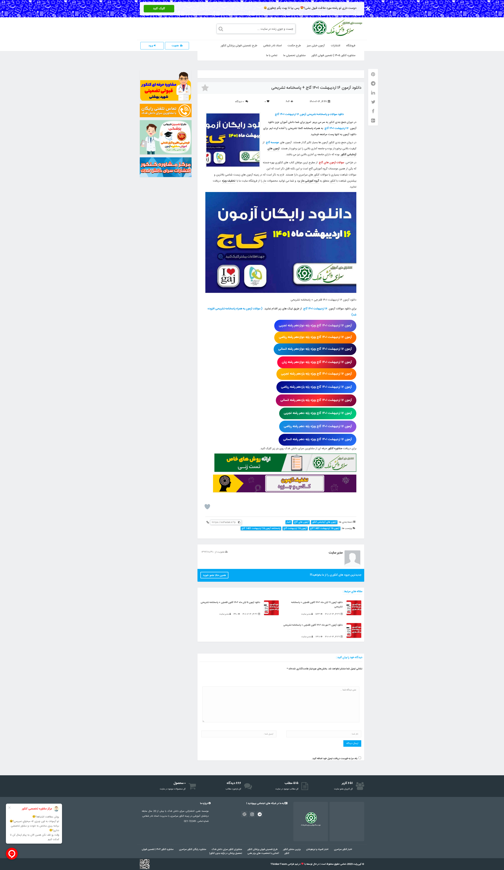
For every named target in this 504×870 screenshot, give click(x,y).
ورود (151, 46)
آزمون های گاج (301, 522)
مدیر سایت (336, 553)
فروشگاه (350, 45)
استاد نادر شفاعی (272, 45)
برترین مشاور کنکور (292, 849)
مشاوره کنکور (335, 448)
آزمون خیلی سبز (316, 45)
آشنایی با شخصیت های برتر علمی (263, 853)
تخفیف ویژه (228, 181)
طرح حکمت (294, 45)
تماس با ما (271, 55)
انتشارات (335, 45)
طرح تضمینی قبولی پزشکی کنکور (239, 45)
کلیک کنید (159, 8)
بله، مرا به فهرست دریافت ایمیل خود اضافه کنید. (334, 759)
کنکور (331, 122)
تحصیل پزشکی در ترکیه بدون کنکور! (225, 853)
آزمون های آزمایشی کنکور (324, 522)
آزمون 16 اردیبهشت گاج (295, 528)
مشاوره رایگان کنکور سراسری (192, 849)
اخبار (288, 522)
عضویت (175, 46)
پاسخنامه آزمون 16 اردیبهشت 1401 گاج (261, 528)
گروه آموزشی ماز (310, 181)
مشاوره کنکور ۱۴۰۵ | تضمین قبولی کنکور (333, 55)
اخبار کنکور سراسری (343, 849)
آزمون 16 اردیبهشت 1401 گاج (324, 528)
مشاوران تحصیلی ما (294, 55)
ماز (264, 181)
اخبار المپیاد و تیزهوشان (317, 849)
